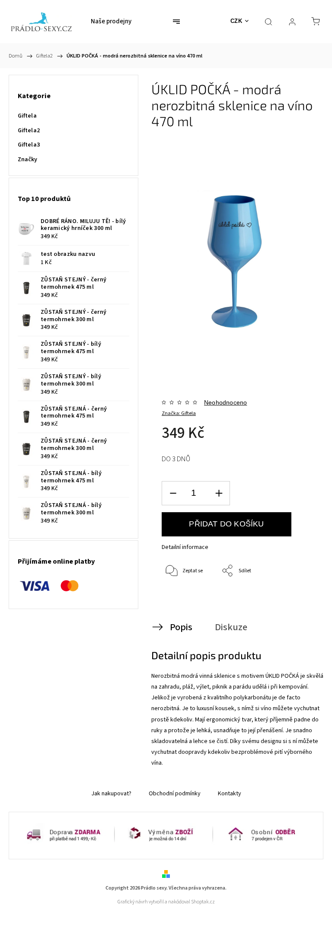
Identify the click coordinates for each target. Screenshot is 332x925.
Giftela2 (29, 130)
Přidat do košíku (226, 524)
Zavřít (294, 599)
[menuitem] (111, 21)
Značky (28, 159)
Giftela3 (29, 144)
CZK (236, 21)
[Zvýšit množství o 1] (219, 493)
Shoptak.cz (203, 902)
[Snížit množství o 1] (173, 493)
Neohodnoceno (225, 402)
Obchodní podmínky (175, 793)
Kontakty (229, 793)
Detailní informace (185, 547)
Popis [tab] (181, 627)
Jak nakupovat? (111, 793)
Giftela (27, 116)
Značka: (179, 413)
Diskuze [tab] (231, 627)
